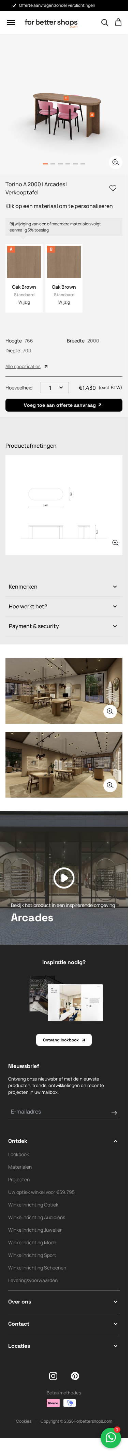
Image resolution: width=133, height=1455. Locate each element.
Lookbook (18, 1154)
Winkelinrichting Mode (32, 1242)
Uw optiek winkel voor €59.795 (41, 1192)
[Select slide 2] (60, 163)
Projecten (19, 1179)
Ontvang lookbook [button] (61, 1040)
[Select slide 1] (52, 163)
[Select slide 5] (82, 163)
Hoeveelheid (18, 387)
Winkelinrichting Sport (32, 1255)
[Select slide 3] (67, 163)
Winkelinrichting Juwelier (35, 1230)
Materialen (20, 1167)
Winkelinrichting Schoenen (37, 1267)
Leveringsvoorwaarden (33, 1280)
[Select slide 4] (75, 163)
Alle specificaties (23, 366)
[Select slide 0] (45, 163)
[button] (10, 22)
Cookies (23, 1421)
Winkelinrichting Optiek (33, 1204)
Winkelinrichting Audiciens (36, 1217)
